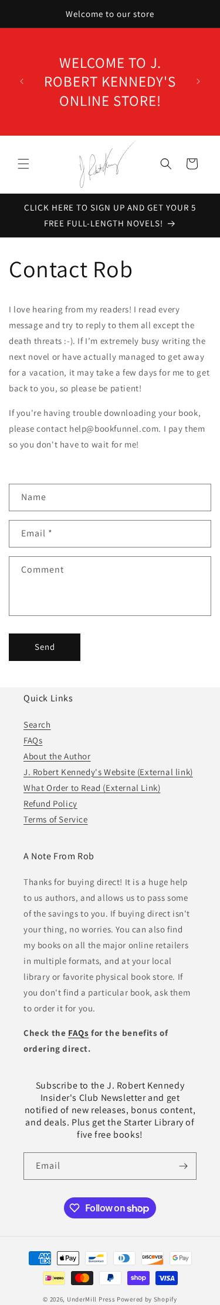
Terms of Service (55, 819)
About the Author (57, 756)
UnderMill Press (91, 1299)
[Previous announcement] (22, 81)
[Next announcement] (198, 81)
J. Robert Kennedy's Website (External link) (108, 771)
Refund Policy (50, 803)
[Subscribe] (183, 1166)
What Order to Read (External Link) (91, 787)
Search (37, 724)
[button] (23, 164)
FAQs (32, 740)
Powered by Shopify (147, 1299)
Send (45, 646)
